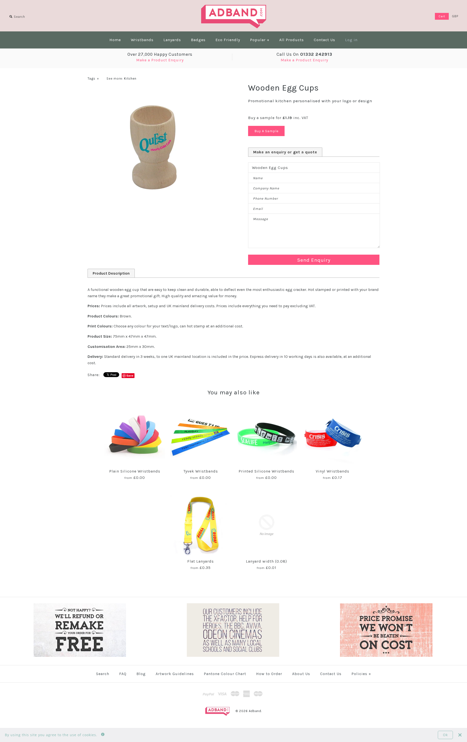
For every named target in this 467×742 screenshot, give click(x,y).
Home (115, 39)
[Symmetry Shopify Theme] (80, 656)
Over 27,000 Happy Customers (159, 54)
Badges (198, 39)
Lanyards (172, 39)
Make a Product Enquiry (160, 60)
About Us (301, 673)
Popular (259, 39)
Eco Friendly (228, 39)
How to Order (269, 673)
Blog (141, 673)
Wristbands (142, 39)
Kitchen (130, 78)
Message (260, 219)
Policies (361, 673)
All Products (291, 39)
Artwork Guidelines (175, 673)
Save (130, 375)
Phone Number (265, 198)
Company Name (266, 188)
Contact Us (324, 39)
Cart (442, 16)
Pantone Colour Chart (225, 673)
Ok (445, 735)
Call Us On (304, 54)
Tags (93, 78)
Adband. (255, 711)
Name (258, 178)
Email (258, 209)
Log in (351, 39)
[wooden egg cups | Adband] (153, 92)
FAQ (122, 673)
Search (102, 673)
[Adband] (233, 8)
